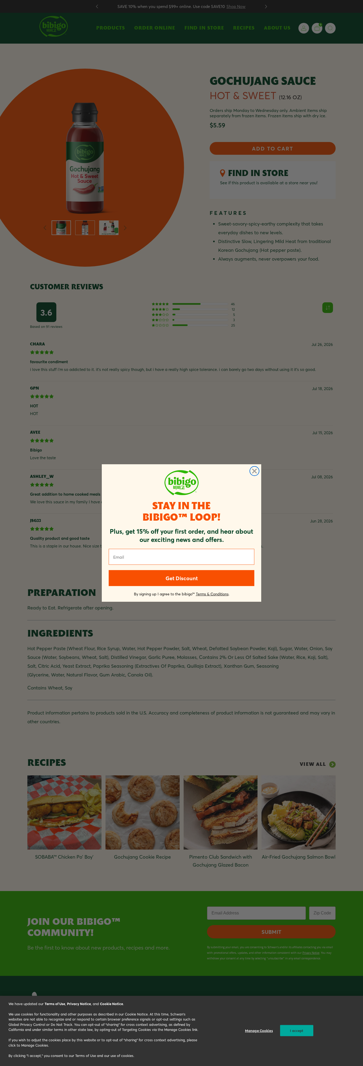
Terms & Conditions (212, 593)
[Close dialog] (254, 471)
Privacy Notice (79, 1003)
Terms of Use (55, 1003)
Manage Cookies (259, 1030)
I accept (296, 1030)
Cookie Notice (111, 1003)
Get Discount (182, 578)
